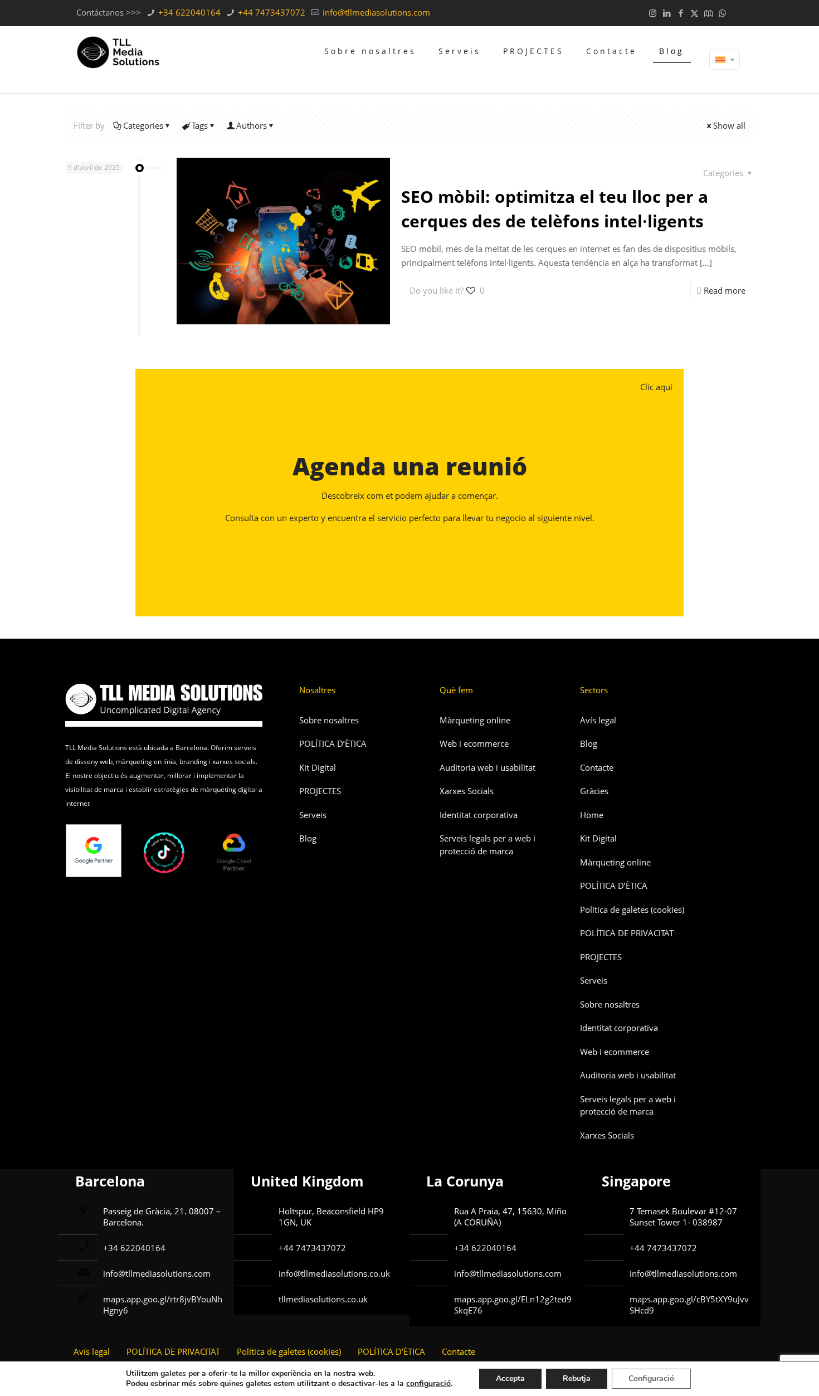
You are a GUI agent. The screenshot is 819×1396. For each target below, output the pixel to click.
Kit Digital (317, 767)
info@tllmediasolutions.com (375, 12)
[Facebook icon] (680, 12)
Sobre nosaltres (329, 720)
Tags (200, 125)
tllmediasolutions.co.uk (323, 1299)
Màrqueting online (475, 720)
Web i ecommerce (474, 743)
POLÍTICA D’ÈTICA (333, 743)
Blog (307, 838)
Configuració (651, 1378)
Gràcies (594, 790)
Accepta (510, 1378)
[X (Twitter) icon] (694, 12)
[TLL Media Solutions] (118, 51)
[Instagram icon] (653, 12)
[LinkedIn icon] (666, 12)
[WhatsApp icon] (722, 12)
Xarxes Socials (467, 790)
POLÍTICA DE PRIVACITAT (627, 932)
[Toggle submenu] (370, 84)
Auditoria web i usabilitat (487, 767)
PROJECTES (320, 790)
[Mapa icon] (708, 12)
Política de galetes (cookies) (632, 909)
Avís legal (598, 720)
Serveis (312, 814)
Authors (251, 125)
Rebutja (577, 1378)
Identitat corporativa (479, 814)
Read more (724, 290)
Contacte (596, 767)
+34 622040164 (188, 12)
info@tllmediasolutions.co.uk (334, 1273)
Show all (729, 125)
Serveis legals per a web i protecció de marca (487, 845)
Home (591, 814)
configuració (428, 1384)
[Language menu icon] (724, 60)
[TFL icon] (736, 12)
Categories (143, 125)
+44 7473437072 (270, 12)
